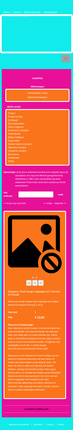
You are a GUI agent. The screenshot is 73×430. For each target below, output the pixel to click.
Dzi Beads (13, 120)
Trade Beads (14, 134)
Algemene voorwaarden (18, 15)
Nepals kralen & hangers (20, 144)
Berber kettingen (16, 137)
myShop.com (42, 409)
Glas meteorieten (16, 123)
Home (6, 12)
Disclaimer (38, 424)
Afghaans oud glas (17, 147)
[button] (29, 283)
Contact (17, 12)
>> (64, 203)
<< (44, 203)
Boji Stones (13, 154)
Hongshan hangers (17, 151)
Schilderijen (13, 158)
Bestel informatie (32, 12)
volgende (60, 203)
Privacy (61, 424)
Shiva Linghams (16, 127)
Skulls (11, 161)
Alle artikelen (8, 194)
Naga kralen (14, 140)
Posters (11, 113)
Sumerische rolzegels (18, 130)
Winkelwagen (50, 12)
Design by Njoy (15, 116)
